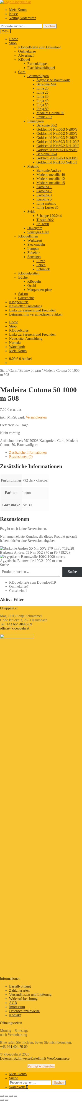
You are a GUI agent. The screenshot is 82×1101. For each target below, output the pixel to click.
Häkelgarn (34, 228)
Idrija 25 (42, 92)
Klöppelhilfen (28, 236)
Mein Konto (18, 10)
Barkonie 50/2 (46, 125)
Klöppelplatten (28, 273)
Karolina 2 (44, 191)
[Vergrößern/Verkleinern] (2, 1096)
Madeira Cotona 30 (50, 113)
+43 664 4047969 (19, 624)
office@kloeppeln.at (14, 628)
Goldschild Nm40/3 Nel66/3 (56, 138)
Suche (4, 565)
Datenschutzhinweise (24, 1011)
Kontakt (15, 343)
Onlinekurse (27, 51)
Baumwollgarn (38, 76)
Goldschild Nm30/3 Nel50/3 (56, 150)
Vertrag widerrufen (22, 18)
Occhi (31, 285)
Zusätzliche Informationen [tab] (28, 452)
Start (3, 370)
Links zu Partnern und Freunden (32, 310)
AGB (13, 1003)
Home (13, 39)
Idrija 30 (42, 96)
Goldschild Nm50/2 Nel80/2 (56, 133)
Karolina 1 (44, 187)
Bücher (23, 277)
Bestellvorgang (20, 986)
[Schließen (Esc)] (15, 1096)
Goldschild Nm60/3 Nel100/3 (57, 142)
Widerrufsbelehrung (23, 999)
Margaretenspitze (39, 290)
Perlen (41, 265)
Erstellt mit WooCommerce (50, 1058)
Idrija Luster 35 (47, 207)
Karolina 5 (44, 199)
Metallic (33, 166)
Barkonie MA (46, 84)
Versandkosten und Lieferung (30, 994)
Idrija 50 (42, 105)
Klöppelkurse (18, 302)
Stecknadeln (36, 244)
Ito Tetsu (42, 224)
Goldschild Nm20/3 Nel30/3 (56, 158)
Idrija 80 (42, 109)
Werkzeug (34, 240)
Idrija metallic (46, 203)
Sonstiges (34, 257)
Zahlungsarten (19, 990)
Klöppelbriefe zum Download (39, 47)
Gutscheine (26, 298)
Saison (23, 294)
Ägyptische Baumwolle (53, 80)
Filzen (40, 261)
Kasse (13, 14)
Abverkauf (26, 55)
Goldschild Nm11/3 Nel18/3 (56, 162)
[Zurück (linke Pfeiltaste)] (2, 1100)
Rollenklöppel (37, 64)
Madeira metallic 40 (50, 174)
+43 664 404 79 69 (14, 1046)
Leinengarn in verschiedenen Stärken (35, 314)
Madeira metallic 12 (50, 179)
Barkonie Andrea (48, 170)
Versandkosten (36, 417)
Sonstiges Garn (38, 232)
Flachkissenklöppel (41, 68)
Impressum (17, 1007)
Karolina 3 (44, 195)
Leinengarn (35, 121)
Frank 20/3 (44, 117)
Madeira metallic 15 (50, 183)
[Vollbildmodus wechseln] (6, 1096)
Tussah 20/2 (45, 220)
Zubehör (33, 253)
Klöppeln (34, 281)
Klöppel (24, 59)
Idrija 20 (42, 88)
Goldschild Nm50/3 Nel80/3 (56, 129)
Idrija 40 (42, 101)
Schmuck (43, 269)
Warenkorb (17, 347)
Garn (22, 72)
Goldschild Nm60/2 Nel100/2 (57, 146)
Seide (31, 211)
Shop (13, 43)
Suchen (50, 26)
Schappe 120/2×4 (49, 216)
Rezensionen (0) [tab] (21, 456)
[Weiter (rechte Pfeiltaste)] (6, 1100)
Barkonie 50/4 (46, 154)
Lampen (33, 248)
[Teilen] (11, 1096)
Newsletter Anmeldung (25, 306)
